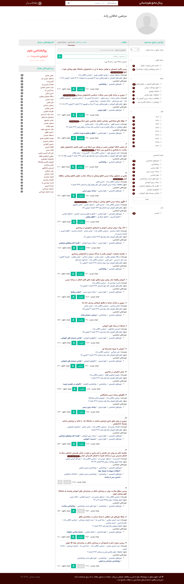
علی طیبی (108, 259)
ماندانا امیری (49, 186)
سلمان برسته (115, 98)
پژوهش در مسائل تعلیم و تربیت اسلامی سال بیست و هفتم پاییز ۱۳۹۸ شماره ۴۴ (94, 127)
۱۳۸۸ (146, 131)
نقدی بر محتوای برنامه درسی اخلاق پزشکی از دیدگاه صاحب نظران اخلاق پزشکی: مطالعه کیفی (93, 177)
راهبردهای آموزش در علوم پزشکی (146, 84)
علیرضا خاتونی (64, 256)
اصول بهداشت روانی (146, 87)
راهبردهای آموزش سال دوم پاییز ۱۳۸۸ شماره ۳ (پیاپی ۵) (102, 308)
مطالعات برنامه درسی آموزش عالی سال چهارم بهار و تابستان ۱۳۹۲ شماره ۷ (96, 184)
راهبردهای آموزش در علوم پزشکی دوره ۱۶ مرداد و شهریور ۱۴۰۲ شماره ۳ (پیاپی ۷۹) (93, 104)
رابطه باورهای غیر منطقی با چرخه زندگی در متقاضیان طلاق (101, 516)
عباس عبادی (89, 124)
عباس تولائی (76, 256)
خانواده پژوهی (146, 91)
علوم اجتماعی (101, 532)
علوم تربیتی (102, 190)
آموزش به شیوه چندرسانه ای (113, 348)
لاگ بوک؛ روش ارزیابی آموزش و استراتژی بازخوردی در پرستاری (100, 227)
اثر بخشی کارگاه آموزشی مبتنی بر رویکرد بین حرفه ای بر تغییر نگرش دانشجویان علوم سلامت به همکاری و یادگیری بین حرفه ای (94, 148)
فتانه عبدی (73, 497)
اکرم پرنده (85, 153)
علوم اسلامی (102, 133)
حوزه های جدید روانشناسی (87, 506)
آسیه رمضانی (110, 523)
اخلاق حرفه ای (103, 216)
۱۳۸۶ (146, 138)
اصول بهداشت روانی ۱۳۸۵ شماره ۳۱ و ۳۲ (108, 500)
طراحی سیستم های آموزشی (146, 193)
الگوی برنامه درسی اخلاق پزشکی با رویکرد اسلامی (100, 201)
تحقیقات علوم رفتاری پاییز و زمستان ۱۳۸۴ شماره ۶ (104, 552)
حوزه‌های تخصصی (115, 84)
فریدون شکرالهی (114, 329)
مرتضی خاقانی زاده (85, 75)
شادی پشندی (115, 305)
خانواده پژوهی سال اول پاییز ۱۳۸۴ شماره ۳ (107, 526)
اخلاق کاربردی (115, 216)
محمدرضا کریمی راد (91, 98)
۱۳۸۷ (146, 135)
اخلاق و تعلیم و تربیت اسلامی (84, 213)
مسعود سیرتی (115, 75)
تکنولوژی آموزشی (90, 338)
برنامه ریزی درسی (89, 292)
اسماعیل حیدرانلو (81, 259)
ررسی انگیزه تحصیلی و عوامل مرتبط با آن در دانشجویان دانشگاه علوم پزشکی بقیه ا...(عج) (94, 71)
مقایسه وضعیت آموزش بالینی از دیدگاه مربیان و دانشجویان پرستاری (98, 253)
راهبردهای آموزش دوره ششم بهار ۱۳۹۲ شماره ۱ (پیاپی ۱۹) (102, 207)
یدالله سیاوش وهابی (112, 256)
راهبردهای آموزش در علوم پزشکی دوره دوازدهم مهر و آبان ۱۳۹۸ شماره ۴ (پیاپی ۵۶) (93, 155)
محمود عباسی (89, 204)
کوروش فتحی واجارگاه (96, 398)
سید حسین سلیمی (113, 520)
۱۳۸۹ (146, 127)
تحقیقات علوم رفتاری (146, 95)
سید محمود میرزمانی (86, 520)
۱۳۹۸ (146, 120)
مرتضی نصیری (77, 98)
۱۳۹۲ (146, 124)
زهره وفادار (76, 153)
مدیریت (34, 56)
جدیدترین (71, 42)
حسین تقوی (115, 124)
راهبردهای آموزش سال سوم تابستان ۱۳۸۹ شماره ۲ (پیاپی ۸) (101, 285)
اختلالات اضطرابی (70, 474)
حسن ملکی (100, 181)
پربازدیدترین (61, 42)
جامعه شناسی (90, 532)
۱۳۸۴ (146, 145)
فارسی (146, 213)
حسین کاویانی (85, 497)
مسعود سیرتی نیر (104, 458)
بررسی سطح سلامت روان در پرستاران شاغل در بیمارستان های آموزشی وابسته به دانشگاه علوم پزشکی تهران (92, 493)
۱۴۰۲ (146, 117)
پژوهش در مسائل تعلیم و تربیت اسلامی (145, 102)
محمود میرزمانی (72, 546)
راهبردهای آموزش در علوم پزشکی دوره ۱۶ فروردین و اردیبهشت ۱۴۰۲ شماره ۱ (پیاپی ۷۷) (91, 78)
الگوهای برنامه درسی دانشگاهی (112, 394)
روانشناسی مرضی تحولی (88, 467)
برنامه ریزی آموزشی (89, 243)
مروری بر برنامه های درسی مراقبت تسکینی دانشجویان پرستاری (94, 95)
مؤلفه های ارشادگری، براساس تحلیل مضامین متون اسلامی (97, 120)
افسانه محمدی (76, 231)
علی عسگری (115, 352)
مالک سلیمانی (105, 101)
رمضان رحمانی (87, 256)
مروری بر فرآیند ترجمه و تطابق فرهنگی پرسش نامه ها (103, 302)
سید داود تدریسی (47, 114)
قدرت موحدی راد (114, 283)
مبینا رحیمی (94, 101)
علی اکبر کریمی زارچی (73, 458)
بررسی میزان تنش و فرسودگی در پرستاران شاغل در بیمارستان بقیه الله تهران (95, 542)
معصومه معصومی (73, 426)
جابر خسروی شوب (113, 153)
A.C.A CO (24, 576)
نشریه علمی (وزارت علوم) (146, 65)
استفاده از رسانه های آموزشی (113, 325)
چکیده (81, 89)
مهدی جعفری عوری (101, 75)
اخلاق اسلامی (67, 213)
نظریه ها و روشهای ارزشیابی (146, 186)
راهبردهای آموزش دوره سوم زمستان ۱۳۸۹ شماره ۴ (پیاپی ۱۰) (101, 262)
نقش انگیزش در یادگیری (114, 371)
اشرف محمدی (115, 231)
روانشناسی (102, 315)
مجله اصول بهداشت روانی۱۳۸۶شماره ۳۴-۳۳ (106, 461)
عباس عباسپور (77, 204)
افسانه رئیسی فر (114, 426)
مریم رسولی (105, 98)
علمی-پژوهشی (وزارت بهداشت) (146, 69)
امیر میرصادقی (117, 101)
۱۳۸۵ (146, 142)
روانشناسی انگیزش (90, 384)
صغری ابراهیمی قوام (112, 375)
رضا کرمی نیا (100, 520)
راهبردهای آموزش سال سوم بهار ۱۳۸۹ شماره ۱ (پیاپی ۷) (103, 236)
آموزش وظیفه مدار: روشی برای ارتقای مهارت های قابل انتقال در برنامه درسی (95, 279)
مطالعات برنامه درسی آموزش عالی (146, 98)
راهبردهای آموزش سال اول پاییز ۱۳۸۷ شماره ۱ (106, 378)
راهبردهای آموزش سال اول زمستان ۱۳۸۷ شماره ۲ (105, 401)
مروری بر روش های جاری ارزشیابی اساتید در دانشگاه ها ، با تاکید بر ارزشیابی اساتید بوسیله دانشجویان (94, 422)
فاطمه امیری (65, 231)
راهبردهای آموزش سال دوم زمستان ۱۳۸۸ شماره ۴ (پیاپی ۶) (101, 355)
